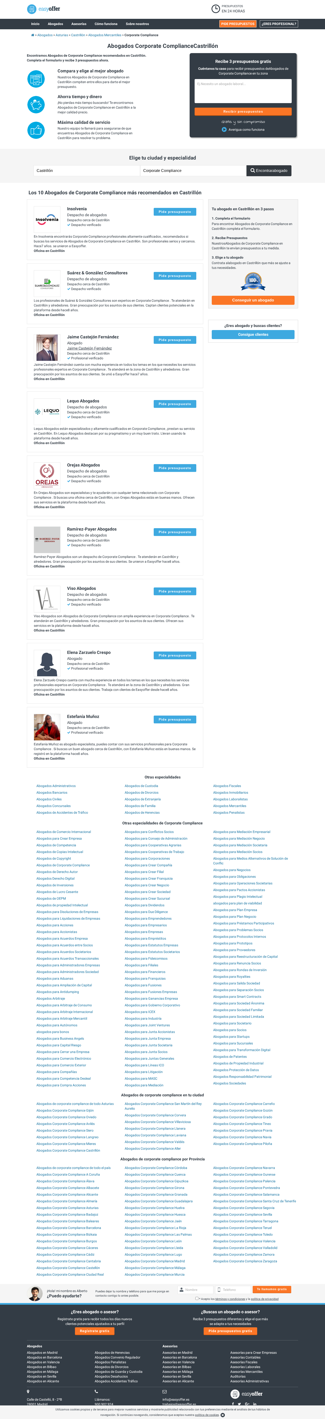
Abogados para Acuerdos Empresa (62, 938)
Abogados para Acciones (54, 925)
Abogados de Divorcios (141, 792)
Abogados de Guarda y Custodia (119, 1372)
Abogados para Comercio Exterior (61, 1065)
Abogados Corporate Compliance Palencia (244, 1181)
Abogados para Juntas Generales (149, 1058)
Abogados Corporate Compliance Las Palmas (158, 1234)
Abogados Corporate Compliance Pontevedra (246, 1188)
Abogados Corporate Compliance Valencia (244, 1241)
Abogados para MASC (141, 1078)
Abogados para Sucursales (233, 1043)
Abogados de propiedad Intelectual (62, 905)
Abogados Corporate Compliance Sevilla (242, 1214)
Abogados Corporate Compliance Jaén (153, 1221)
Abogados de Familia (140, 806)
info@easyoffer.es (175, 1399)
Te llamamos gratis (272, 1289)
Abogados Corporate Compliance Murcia (155, 1274)
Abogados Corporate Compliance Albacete (67, 1188)
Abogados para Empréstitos (145, 938)
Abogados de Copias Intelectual (59, 852)
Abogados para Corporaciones (147, 858)
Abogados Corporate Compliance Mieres (66, 1144)
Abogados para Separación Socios (238, 990)
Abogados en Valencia (43, 1362)
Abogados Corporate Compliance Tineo (242, 1124)
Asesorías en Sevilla (176, 1376)
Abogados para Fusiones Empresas (151, 992)
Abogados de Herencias (142, 812)
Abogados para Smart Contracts (237, 996)
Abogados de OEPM (51, 898)
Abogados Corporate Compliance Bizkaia (66, 1234)
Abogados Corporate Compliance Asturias (67, 1208)
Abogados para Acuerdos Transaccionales (67, 958)
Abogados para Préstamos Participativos (243, 923)
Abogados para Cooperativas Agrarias (153, 845)
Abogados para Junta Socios (146, 1052)
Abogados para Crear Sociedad (148, 892)
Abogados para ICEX (140, 1012)
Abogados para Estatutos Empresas (151, 945)
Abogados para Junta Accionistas (150, 1032)
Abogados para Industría (143, 1018)
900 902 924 (104, 1404)
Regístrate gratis (94, 1331)
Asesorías (169, 1346)
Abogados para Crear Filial (144, 872)
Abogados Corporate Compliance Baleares (67, 1221)
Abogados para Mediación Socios (237, 852)
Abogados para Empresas (144, 932)
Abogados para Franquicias (145, 978)
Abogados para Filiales (141, 965)
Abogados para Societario (232, 1023)
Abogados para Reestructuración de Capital (245, 956)
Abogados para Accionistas (56, 932)
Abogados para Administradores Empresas (68, 965)
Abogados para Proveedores (234, 950)
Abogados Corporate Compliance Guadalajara (159, 1201)
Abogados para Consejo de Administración (156, 838)
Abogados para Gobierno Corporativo (152, 1005)
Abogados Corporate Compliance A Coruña (68, 1174)
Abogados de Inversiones (55, 885)
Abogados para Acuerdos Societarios (63, 952)
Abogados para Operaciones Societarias (242, 883)
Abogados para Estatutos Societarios (152, 952)
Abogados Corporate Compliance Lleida (154, 1248)
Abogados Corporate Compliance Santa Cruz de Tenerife (254, 1201)
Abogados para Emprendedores (148, 918)
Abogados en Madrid (42, 1352)
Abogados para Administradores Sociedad (67, 972)
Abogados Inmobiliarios (230, 792)
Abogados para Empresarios (146, 925)
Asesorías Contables (245, 1357)
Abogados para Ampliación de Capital (64, 985)
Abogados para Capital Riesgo (58, 1045)
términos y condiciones (230, 1299)
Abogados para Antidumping (57, 992)
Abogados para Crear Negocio (147, 885)
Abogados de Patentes (230, 1056)
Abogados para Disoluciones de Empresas (67, 912)
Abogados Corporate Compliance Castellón (68, 1268)
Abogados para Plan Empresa (235, 910)
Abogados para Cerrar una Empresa (62, 1052)
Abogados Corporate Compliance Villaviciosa (158, 1122)
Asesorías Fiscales (243, 1362)
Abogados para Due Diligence (146, 912)
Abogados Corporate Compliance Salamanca (246, 1194)
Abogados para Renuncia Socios (237, 963)
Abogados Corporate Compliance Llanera (155, 1128)
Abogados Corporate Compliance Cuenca (155, 1174)
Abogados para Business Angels (60, 1038)
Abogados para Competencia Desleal (63, 1078)
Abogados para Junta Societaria (148, 1045)
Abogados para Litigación (144, 1072)
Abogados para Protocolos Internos (239, 936)
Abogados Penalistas (229, 812)
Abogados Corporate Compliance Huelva (155, 1208)
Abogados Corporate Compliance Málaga (155, 1268)
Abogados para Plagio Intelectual (237, 896)
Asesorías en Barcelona (179, 1357)
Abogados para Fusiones (143, 985)
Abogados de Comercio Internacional (63, 832)
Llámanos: (102, 1399)
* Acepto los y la (239, 1299)
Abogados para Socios (229, 1030)
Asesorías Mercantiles (246, 1372)
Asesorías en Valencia (178, 1362)
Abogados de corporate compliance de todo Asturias (75, 1104)
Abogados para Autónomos (56, 1025)
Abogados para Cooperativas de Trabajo (154, 852)
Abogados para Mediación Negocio (239, 838)
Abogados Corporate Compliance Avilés (65, 1124)
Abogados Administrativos (56, 786)
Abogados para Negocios (232, 870)
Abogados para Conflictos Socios (149, 832)
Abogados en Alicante (43, 1381)
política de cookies (207, 1415)
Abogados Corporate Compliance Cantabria (68, 1261)
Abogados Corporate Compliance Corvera (155, 1115)
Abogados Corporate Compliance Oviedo (66, 1117)
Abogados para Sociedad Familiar (238, 1010)
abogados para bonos (52, 1032)
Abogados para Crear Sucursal (147, 898)
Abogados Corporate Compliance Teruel (242, 1228)
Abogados (34, 1346)
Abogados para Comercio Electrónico (63, 1058)
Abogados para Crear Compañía (148, 865)
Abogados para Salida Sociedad (236, 983)
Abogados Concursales (53, 806)
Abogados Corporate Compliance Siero (65, 1130)
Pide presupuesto (175, 212)
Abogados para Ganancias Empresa (151, 998)
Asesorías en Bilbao (176, 1367)
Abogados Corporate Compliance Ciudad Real (70, 1274)
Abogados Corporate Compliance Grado (242, 1117)
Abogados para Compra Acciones (61, 1085)
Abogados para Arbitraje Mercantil (61, 1018)
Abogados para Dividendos (144, 905)
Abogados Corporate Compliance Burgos (66, 1241)
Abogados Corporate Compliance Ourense (244, 1174)
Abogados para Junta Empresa (148, 1038)
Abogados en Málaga (42, 1372)
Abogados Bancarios (51, 792)
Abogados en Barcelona (44, 1357)
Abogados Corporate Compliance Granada (156, 1194)
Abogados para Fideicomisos (146, 958)
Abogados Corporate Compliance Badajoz (67, 1214)
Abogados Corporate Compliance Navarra (244, 1168)
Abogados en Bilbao (41, 1367)
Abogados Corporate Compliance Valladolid (245, 1248)
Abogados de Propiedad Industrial (238, 1063)
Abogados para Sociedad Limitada (238, 1016)
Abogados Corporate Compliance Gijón (65, 1110)
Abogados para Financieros (145, 972)
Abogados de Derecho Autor (57, 872)
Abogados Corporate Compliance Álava (65, 1181)
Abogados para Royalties (231, 976)
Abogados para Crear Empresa (59, 838)
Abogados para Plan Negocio (234, 916)
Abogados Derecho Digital (55, 878)
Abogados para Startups (231, 1036)
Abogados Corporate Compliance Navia (242, 1137)
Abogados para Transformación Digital (241, 1050)
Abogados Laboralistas (230, 799)
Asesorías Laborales (245, 1367)
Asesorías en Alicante (178, 1381)
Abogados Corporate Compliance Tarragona (245, 1221)
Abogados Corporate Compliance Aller (153, 1148)
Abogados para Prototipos (232, 943)
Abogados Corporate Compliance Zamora (244, 1254)
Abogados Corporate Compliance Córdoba (156, 1168)
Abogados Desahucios (111, 1376)
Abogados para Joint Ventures (147, 1025)
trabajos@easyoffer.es (179, 1404)
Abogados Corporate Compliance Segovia (244, 1208)
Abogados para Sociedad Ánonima (238, 1003)
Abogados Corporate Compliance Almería (66, 1201)
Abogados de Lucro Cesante (57, 892)
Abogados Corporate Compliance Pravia (242, 1130)
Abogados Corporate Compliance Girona (154, 1188)
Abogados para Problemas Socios (238, 930)
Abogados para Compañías (56, 1072)
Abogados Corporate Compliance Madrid (155, 1261)
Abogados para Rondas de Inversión (240, 970)
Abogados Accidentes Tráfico (116, 1381)
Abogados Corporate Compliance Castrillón (68, 1150)
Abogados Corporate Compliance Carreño (244, 1104)
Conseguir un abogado (253, 300)
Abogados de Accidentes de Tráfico (62, 812)
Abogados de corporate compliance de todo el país (73, 1168)
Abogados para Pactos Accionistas (239, 890)
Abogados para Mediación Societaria (240, 845)
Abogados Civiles (49, 799)
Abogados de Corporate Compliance (63, 865)
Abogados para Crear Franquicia (149, 878)
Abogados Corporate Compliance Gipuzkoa (156, 1181)
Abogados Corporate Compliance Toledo (243, 1234)
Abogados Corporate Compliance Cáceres (67, 1248)
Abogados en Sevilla (41, 1376)
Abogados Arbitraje (50, 998)
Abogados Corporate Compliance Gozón (243, 1110)
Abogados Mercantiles (229, 806)
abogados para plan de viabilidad (237, 903)
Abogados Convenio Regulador (117, 1357)
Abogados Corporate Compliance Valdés (154, 1142)
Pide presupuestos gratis (230, 1331)
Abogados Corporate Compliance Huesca (155, 1214)
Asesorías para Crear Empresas (253, 1352)
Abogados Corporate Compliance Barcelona (68, 1228)
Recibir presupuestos (243, 111)
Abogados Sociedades (229, 1083)
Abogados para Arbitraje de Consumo (64, 1005)
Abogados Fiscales (227, 786)
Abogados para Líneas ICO (144, 1065)
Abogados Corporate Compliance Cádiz (65, 1254)
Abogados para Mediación (144, 1085)
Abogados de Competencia (56, 845)
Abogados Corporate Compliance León (153, 1241)
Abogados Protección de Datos (236, 1070)
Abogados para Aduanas (54, 978)
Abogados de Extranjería (143, 799)
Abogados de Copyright (53, 858)
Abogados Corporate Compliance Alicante (67, 1194)
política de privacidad (265, 1299)
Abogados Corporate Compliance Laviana (155, 1135)
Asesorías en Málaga (177, 1372)
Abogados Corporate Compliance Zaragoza (245, 1261)
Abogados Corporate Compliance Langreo (67, 1137)
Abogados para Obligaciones (234, 876)
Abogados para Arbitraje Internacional (64, 1012)
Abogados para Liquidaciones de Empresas (68, 918)
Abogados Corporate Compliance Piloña (242, 1144)
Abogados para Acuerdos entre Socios (64, 945)
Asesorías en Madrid (177, 1352)
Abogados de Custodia (141, 786)
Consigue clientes (253, 334)
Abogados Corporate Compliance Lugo (153, 1254)
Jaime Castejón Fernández (89, 348)
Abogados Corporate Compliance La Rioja (155, 1228)
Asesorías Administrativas (249, 1381)
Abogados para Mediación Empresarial (241, 832)
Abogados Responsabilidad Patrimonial (242, 1076)
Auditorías (238, 1376)
